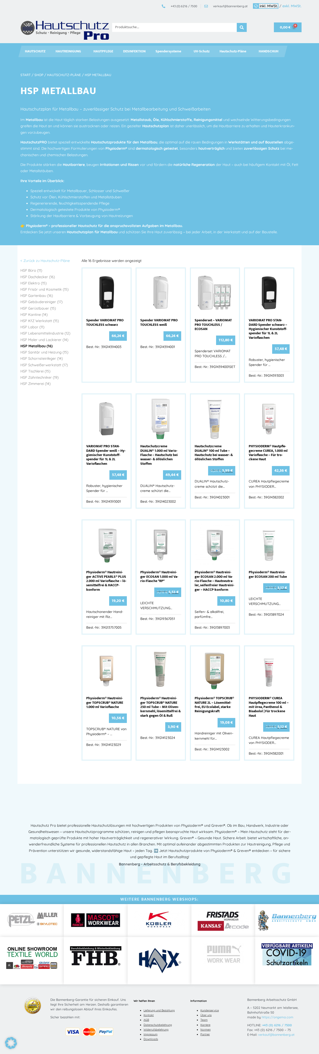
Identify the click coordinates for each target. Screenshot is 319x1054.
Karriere (205, 1025)
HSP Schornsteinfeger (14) (41, 358)
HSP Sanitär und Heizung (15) (44, 352)
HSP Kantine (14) (34, 314)
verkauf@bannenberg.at (276, 1035)
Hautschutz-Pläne (233, 51)
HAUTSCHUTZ (35, 51)
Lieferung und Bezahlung (159, 1010)
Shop (38, 75)
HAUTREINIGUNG (68, 51)
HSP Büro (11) (31, 270)
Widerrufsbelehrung (156, 1029)
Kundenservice (209, 1010)
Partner (205, 1034)
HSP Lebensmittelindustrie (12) (45, 333)
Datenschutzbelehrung (158, 1025)
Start (25, 75)
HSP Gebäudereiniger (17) (41, 302)
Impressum (151, 1034)
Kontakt (149, 1015)
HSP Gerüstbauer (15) (38, 308)
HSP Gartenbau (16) (36, 295)
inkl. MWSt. (269, 6)
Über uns (206, 1015)
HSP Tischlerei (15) (35, 371)
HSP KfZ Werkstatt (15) (39, 321)
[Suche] (242, 27)
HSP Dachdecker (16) (37, 277)
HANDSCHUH (268, 51)
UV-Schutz (202, 51)
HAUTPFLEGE (103, 51)
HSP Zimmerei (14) (35, 383)
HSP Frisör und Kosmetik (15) (44, 289)
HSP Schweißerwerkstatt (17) (44, 365)
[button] (11, 1043)
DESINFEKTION (134, 51)
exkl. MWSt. (292, 6)
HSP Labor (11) (32, 327)
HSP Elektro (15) (33, 283)
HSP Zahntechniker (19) (39, 377)
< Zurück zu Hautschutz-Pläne (45, 260)
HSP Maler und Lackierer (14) (44, 340)
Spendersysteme (168, 51)
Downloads (151, 1039)
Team (204, 1020)
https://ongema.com (277, 1017)
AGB (146, 1020)
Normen (205, 1029)
